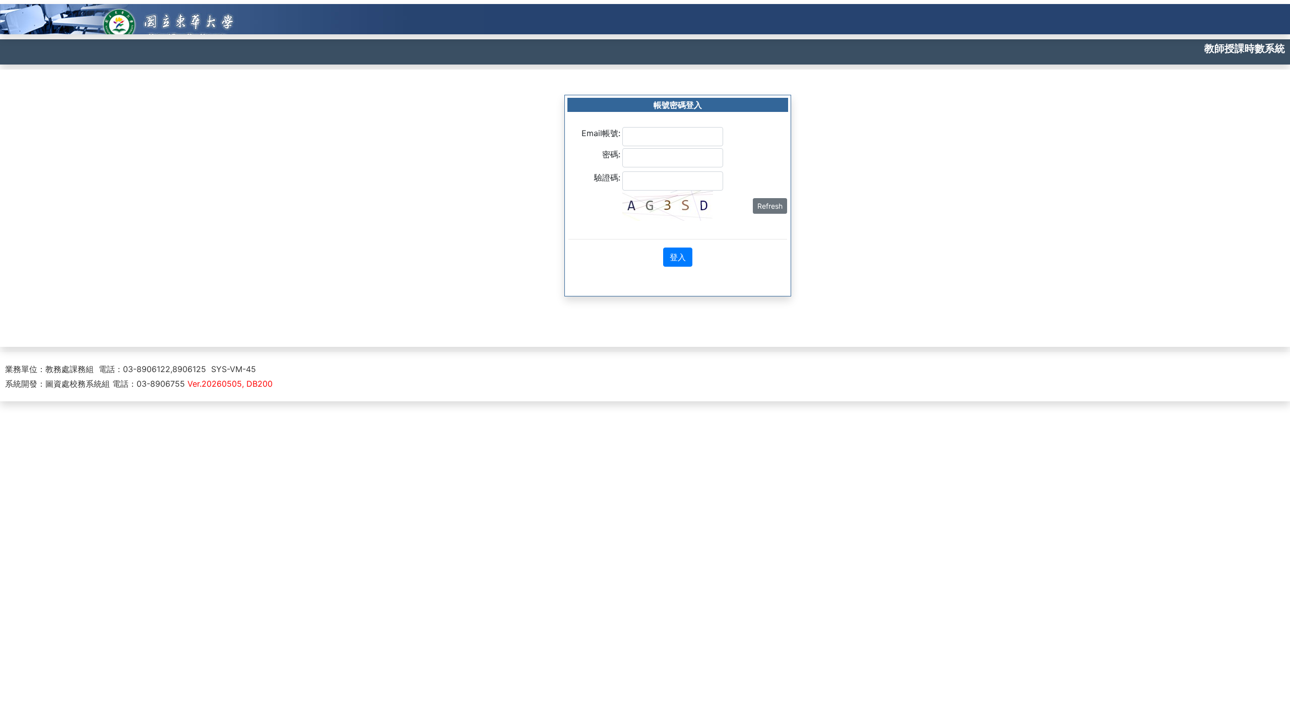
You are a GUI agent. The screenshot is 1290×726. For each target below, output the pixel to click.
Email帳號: (601, 133)
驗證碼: (607, 177)
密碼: (611, 154)
